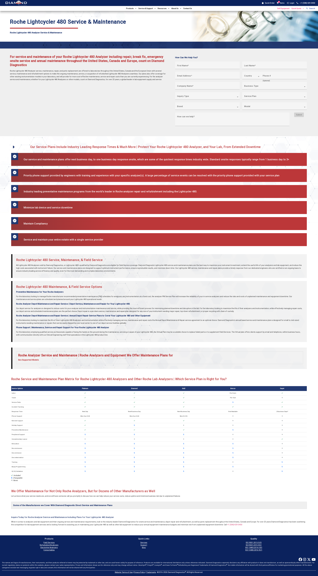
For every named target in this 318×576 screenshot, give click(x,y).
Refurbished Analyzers (49, 545)
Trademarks (151, 572)
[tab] (159, 357)
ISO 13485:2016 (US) (253, 548)
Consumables (49, 550)
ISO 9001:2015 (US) (254, 543)
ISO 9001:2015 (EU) (254, 545)
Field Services (49, 543)
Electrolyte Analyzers (49, 548)
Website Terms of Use (124, 572)
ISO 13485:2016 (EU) (253, 550)
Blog (144, 548)
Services (143, 543)
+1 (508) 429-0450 (234, 525)
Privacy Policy (139, 572)
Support (143, 545)
